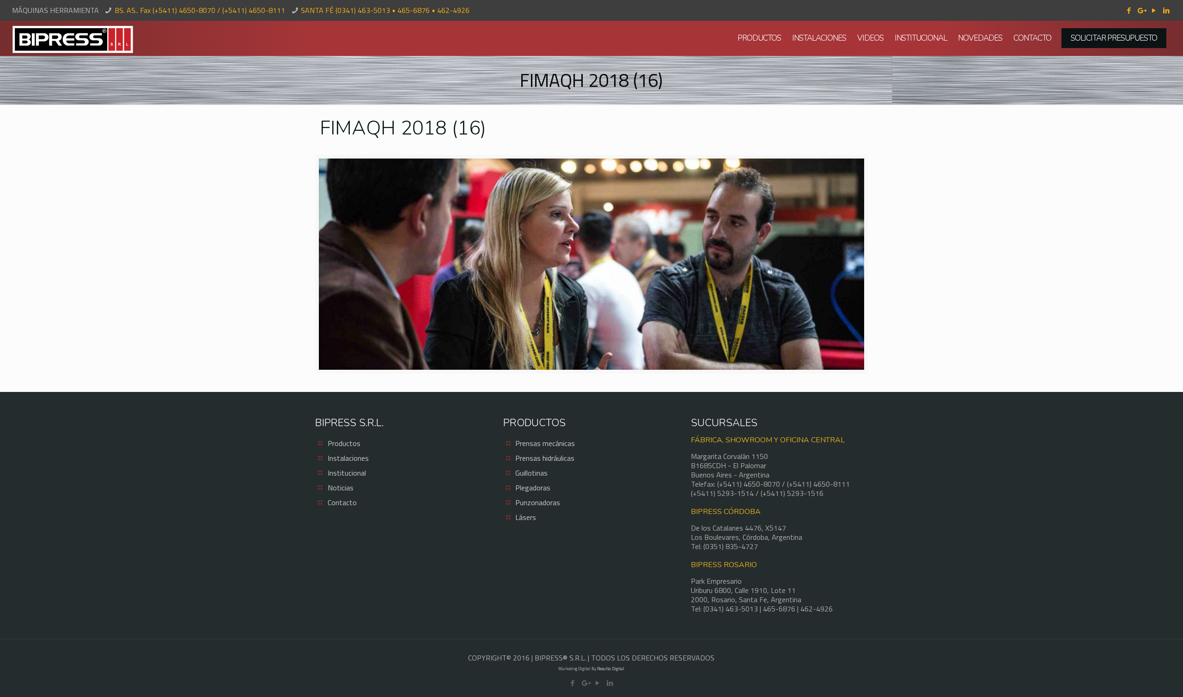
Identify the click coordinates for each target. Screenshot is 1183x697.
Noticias (341, 487)
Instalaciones (348, 458)
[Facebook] (1129, 10)
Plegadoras (532, 487)
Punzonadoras (537, 502)
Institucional (347, 472)
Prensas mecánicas (545, 443)
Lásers (525, 517)
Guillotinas (531, 472)
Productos (344, 443)
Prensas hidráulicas (544, 458)
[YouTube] (1154, 10)
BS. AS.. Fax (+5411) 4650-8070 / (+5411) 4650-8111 (200, 10)
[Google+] (1141, 10)
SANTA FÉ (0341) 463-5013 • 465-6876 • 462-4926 (385, 10)
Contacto (342, 502)
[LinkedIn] (1166, 10)
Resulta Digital (610, 669)
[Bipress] (73, 38)
